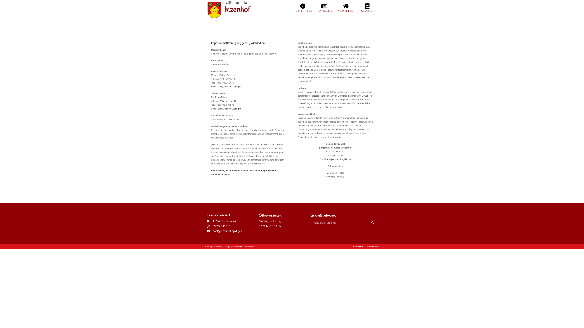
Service (366, 11)
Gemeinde (345, 11)
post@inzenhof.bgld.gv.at (230, 86)
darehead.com (248, 247)
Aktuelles (325, 11)
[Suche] (373, 222)
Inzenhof (237, 10)
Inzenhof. (219, 247)
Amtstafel (304, 11)
